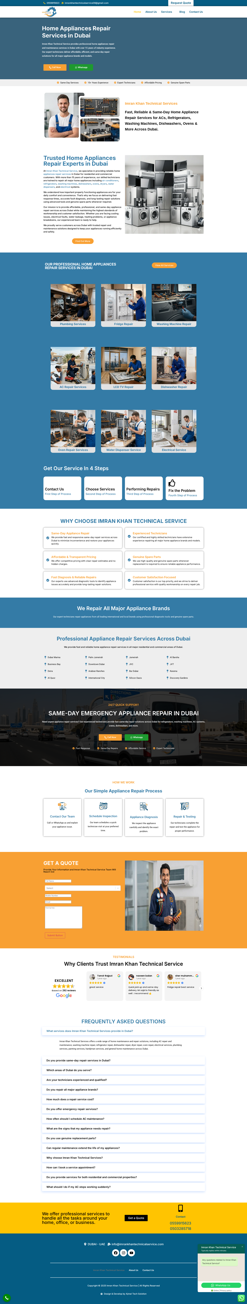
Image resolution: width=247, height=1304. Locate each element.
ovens (96, 183)
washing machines (67, 183)
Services (166, 11)
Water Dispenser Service (123, 450)
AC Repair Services (73, 387)
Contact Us (196, 11)
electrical (65, 187)
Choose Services (100, 489)
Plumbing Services (73, 324)
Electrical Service (174, 450)
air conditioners (110, 180)
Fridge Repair (123, 324)
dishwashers (84, 183)
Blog (182, 11)
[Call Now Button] (7, 1298)
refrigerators (50, 183)
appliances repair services (57, 174)
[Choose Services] (89, 481)
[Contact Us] (48, 481)
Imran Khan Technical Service (61, 171)
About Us (151, 11)
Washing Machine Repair (174, 324)
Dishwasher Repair (174, 387)
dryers (103, 183)
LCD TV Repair (123, 387)
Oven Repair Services (73, 450)
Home (137, 11)
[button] (201, 988)
